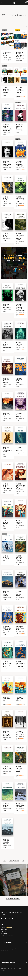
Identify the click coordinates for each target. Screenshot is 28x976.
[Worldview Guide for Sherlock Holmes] (20, 578)
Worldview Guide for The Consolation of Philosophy (20, 664)
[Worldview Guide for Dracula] (7, 221)
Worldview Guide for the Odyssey (20, 699)
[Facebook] (2, 918)
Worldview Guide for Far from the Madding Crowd (20, 236)
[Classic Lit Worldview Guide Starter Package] (20, 75)
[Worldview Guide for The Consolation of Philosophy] (20, 649)
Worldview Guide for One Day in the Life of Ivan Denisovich (20, 486)
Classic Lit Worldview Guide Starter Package (20, 90)
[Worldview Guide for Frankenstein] (7, 291)
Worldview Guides (7, 57)
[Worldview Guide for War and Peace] (20, 791)
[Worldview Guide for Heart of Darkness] (7, 365)
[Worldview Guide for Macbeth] (20, 400)
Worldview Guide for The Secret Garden (7, 768)
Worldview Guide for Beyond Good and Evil (7, 164)
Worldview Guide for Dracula (6, 235)
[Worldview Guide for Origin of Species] (7, 508)
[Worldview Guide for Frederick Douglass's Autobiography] (20, 291)
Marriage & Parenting (13, 898)
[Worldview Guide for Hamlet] (20, 330)
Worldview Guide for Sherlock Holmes (19, 593)
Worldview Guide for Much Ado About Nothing (7, 486)
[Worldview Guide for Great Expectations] (7, 330)
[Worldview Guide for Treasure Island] (20, 754)
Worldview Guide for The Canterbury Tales (7, 664)
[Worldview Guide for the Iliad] (7, 684)
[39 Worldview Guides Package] (7, 39)
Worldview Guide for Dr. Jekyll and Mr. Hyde (20, 199)
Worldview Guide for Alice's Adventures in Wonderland (7, 127)
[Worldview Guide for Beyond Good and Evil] (7, 148)
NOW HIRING (9, 927)
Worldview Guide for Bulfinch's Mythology (19, 164)
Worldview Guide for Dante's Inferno (6, 199)
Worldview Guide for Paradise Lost (7, 557)
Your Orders (4, 933)
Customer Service (8, 962)
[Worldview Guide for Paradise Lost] (7, 543)
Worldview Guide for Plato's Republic (6, 593)
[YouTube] (13, 918)
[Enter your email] (25, 955)
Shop (6, 7)
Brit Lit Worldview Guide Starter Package (7, 90)
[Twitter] (6, 918)
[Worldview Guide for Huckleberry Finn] (20, 365)
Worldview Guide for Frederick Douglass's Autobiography (20, 307)
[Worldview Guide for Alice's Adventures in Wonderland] (7, 112)
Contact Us (4, 931)
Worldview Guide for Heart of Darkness (6, 380)
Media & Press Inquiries (7, 935)
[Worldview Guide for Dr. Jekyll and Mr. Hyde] (20, 184)
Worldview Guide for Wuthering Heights (6, 841)
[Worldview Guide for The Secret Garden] (7, 754)
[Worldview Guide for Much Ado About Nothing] (7, 471)
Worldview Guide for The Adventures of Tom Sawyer (7, 629)
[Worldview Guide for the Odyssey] (20, 684)
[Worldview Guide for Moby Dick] (20, 434)
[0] (26, 2)
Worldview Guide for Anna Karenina (19, 127)
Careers (3, 927)
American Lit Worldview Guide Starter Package (20, 54)
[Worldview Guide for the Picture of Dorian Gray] (7, 718)
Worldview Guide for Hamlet (19, 344)
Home (2, 7)
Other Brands (6, 942)
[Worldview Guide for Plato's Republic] (7, 578)
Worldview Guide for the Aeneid (20, 628)
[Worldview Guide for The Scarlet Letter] (20, 718)
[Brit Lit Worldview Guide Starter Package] (7, 75)
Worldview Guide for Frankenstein (7, 306)
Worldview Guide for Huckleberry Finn (20, 380)
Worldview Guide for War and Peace (20, 805)
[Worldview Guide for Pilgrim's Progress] (20, 543)
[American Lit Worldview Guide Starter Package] (20, 39)
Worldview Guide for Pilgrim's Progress (19, 558)
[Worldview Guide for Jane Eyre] (7, 400)
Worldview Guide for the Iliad (7, 699)
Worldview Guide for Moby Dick (19, 449)
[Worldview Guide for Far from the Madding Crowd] (20, 221)
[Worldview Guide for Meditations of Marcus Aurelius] (7, 434)
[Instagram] (10, 918)
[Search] (23, 2)
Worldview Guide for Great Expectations (7, 345)
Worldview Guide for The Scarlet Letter (20, 733)
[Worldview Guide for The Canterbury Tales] (7, 649)
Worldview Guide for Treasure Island (19, 769)
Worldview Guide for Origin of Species (6, 523)
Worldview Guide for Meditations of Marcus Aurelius (7, 450)
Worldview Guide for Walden (6, 805)
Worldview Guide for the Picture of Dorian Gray (7, 733)
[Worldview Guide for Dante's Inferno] (7, 184)
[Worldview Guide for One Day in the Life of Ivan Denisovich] (20, 471)
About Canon (4, 929)
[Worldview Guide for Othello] (20, 508)
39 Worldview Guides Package (7, 54)
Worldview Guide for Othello (19, 522)
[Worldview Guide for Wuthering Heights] (7, 826)
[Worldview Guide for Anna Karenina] (20, 112)
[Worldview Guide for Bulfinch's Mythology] (20, 148)
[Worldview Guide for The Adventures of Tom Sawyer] (7, 613)
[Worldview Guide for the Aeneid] (20, 613)
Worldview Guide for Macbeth (19, 415)
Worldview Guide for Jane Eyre (7, 415)
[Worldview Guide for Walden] (7, 791)
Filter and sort (7, 26)
